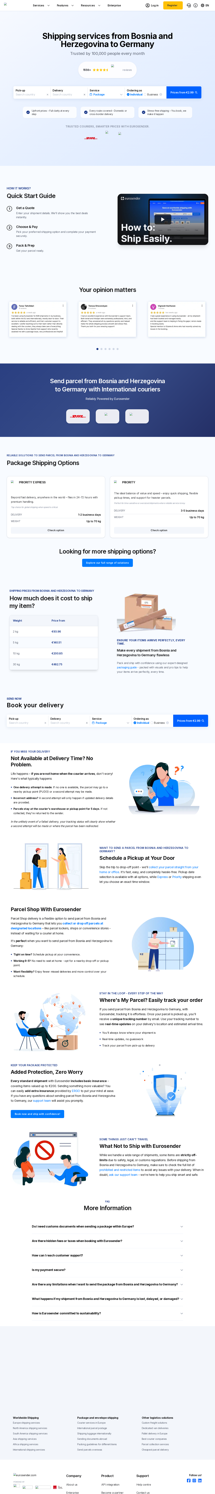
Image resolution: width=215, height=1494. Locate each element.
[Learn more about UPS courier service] (107, 416)
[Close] (48, 95)
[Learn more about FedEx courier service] (137, 416)
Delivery (58, 90)
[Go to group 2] (101, 349)
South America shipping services (30, 1433)
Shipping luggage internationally (94, 1433)
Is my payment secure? (49, 1270)
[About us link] (195, 5)
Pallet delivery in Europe (155, 1433)
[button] (107, 92)
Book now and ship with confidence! (37, 1114)
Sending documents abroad (92, 1438)
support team (42, 1100)
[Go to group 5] (114, 349)
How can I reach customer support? (57, 1255)
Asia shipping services (24, 1438)
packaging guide (127, 667)
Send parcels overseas (89, 1449)
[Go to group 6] (118, 349)
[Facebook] (187, 1481)
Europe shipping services (26, 1422)
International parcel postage (92, 1428)
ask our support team (123, 1174)
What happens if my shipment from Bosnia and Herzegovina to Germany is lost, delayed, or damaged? (105, 1299)
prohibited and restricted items (119, 1170)
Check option (56, 530)
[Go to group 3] (105, 349)
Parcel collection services (155, 1444)
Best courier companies (154, 1438)
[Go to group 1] (97, 349)
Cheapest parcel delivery (155, 1449)
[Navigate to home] (16, 5)
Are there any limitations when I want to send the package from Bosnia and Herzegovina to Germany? (105, 1284)
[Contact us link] (188, 5)
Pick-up (20, 90)
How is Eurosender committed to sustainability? (66, 1313)
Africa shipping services (25, 1444)
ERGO (76, 1091)
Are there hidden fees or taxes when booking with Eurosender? (77, 1241)
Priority (177, 877)
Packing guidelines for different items (97, 1444)
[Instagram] (193, 1481)
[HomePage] (39, 1475)
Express (162, 877)
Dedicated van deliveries (155, 1428)
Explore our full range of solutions (107, 562)
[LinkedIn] (199, 1481)
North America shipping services (30, 1428)
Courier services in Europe (91, 1422)
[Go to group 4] (110, 349)
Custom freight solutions (154, 1422)
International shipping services (29, 1449)
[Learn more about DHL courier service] (78, 416)
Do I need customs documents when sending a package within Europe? (83, 1226)
